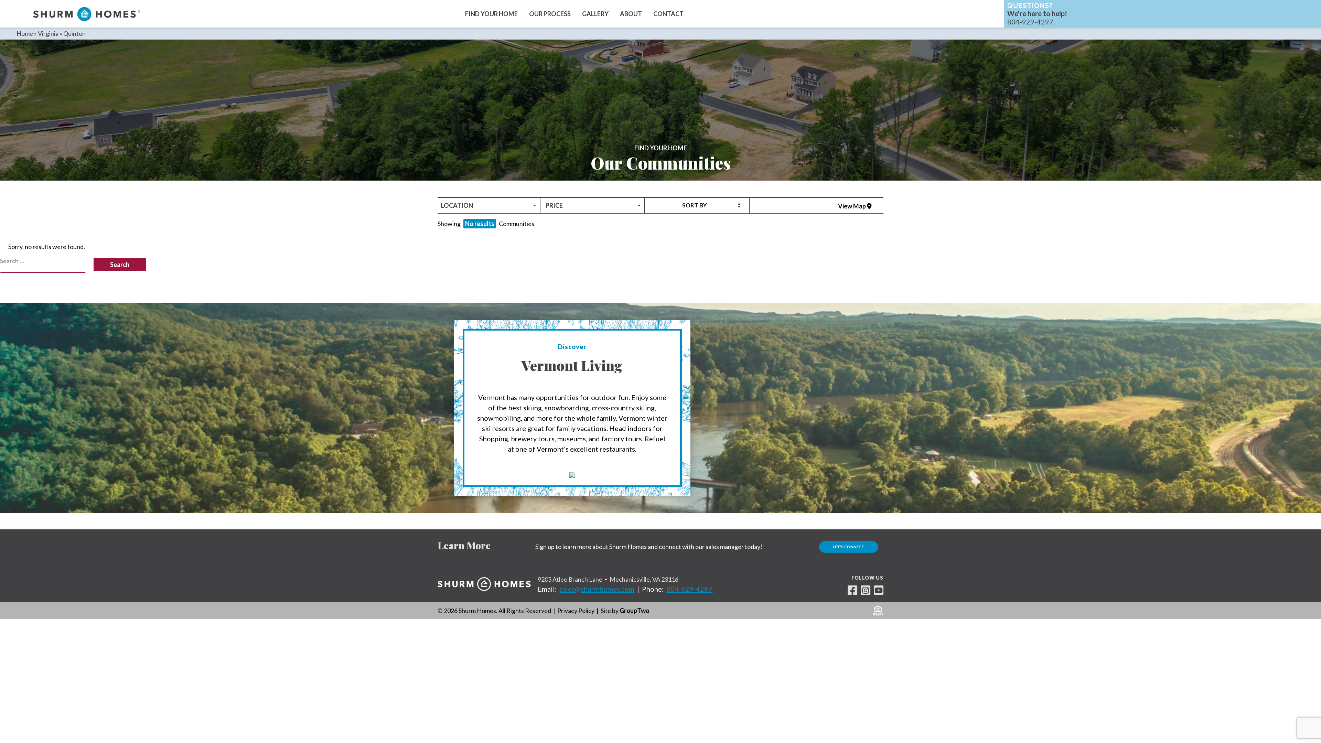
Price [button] (554, 205)
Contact (668, 14)
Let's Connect (848, 546)
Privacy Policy (575, 610)
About (631, 14)
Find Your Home (491, 14)
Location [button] (457, 205)
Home (25, 33)
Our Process (550, 14)
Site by (625, 610)
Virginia (48, 33)
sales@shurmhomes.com (596, 589)
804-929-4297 (689, 589)
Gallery (595, 14)
